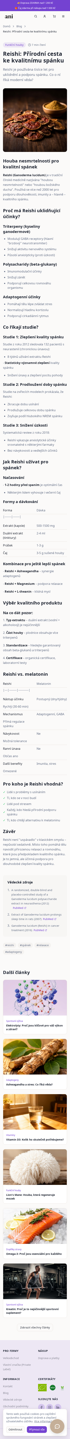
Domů (6, 26)
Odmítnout (15, 1429)
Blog (19, 26)
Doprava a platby (48, 1358)
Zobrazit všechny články (35, 1327)
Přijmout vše (37, 1429)
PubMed (18, 908)
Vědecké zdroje (12, 1399)
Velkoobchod (11, 1358)
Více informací (43, 1421)
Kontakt (8, 1386)
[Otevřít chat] (57, 1426)
